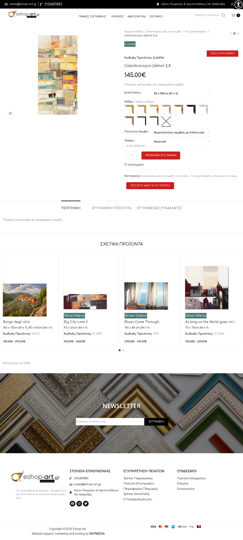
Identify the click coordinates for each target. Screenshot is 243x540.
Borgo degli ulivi (16, 322)
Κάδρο (128, 101)
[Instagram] (79, 503)
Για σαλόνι (182, 176)
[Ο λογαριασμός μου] (232, 4)
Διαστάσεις (132, 92)
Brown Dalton (136, 315)
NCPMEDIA (97, 533)
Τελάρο (129, 140)
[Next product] (238, 33)
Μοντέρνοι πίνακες (225, 176)
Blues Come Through (142, 322)
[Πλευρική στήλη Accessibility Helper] (238, 4)
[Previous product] (231, 33)
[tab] (70, 206)
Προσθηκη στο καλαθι (160, 155)
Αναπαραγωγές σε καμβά (164, 31)
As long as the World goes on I (210, 322)
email (79, 416)
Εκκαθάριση (137, 145)
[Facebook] (72, 503)
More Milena (74, 315)
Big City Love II (76, 322)
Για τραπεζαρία (196, 31)
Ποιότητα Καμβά (136, 131)
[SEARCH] (223, 15)
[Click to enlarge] (10, 113)
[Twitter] (86, 503)
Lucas (130, 44)
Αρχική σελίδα (134, 31)
